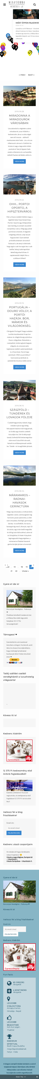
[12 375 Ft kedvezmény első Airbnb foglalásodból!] (19, 785)
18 (22, 567)
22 (16, 571)
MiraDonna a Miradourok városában (19, 119)
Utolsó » (25, 571)
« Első (7, 565)
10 (15, 567)
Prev (22, 75)
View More (19, 161)
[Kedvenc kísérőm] (19, 750)
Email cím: (10, 823)
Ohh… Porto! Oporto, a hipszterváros (19, 207)
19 (27, 567)
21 (11, 571)
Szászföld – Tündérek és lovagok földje (19, 413)
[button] (30, 53)
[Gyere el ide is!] (19, 599)
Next (30, 75)
